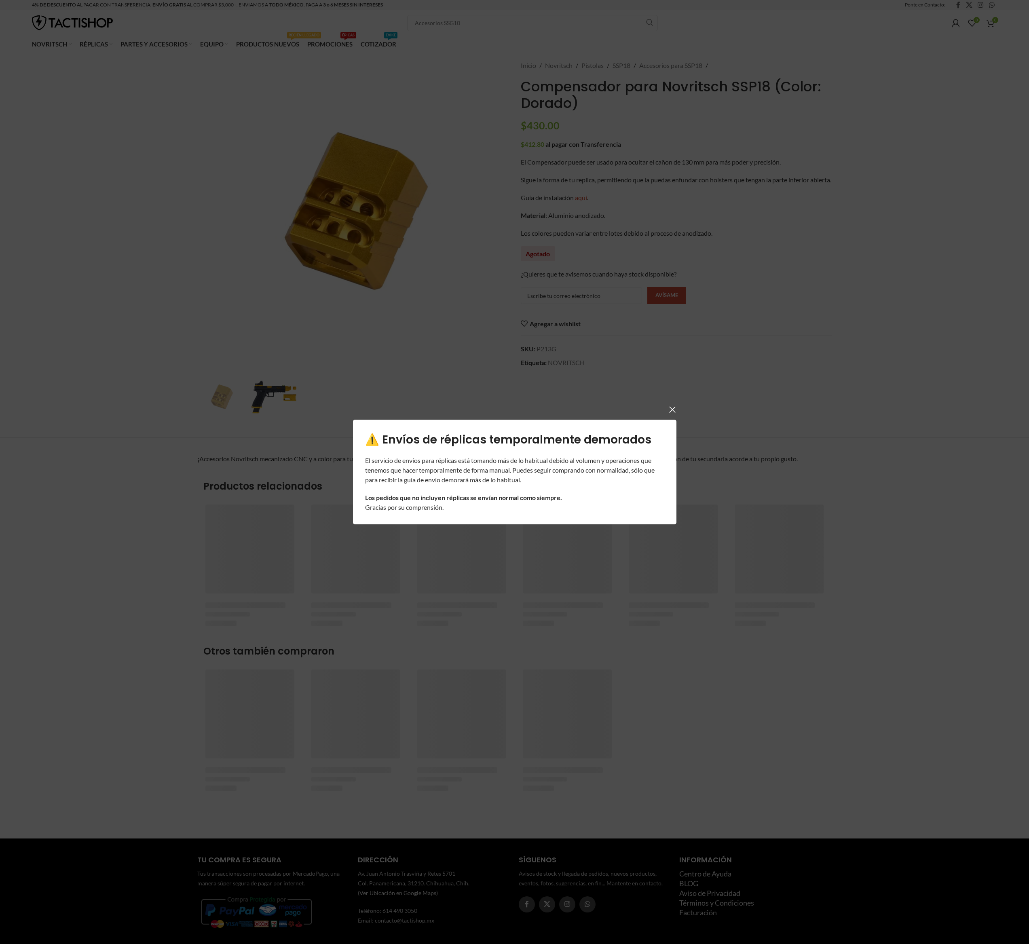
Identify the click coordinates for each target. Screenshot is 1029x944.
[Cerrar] (672, 409)
